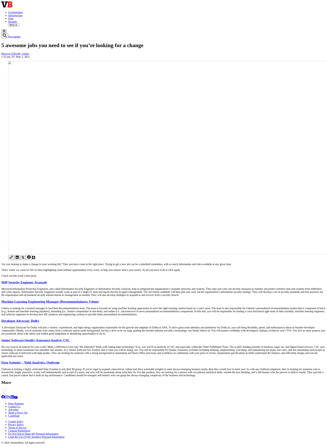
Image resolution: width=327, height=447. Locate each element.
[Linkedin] (12, 397)
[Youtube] (16, 397)
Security (12, 21)
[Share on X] (23, 258)
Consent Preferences (19, 430)
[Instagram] (6, 397)
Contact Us (14, 406)
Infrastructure (15, 15)
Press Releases (16, 403)
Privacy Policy (16, 424)
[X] (9, 397)
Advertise (13, 409)
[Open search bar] (4, 36)
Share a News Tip (17, 412)
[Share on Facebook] (29, 257)
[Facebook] (3, 397)
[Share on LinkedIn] (17, 257)
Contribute (14, 415)
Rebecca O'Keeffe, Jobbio (15, 53)
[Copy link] (11, 257)
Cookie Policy (16, 421)
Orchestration (15, 12)
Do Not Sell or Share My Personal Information (33, 433)
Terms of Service (17, 427)
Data (10, 18)
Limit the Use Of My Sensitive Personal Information (36, 436)
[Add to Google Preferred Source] (33, 258)
